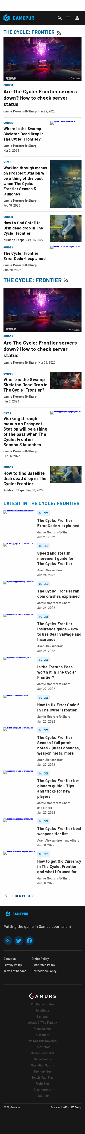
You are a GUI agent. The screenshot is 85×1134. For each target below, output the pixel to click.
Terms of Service (14, 971)
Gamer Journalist (42, 1053)
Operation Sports (42, 1065)
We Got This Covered (42, 1041)
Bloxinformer (42, 1090)
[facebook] (29, 940)
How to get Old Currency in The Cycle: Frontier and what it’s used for (59, 866)
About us (9, 959)
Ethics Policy (40, 959)
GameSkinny (42, 1059)
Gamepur (42, 1016)
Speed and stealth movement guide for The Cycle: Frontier (55, 558)
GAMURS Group (73, 1107)
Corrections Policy (44, 971)
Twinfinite (42, 1010)
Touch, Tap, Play (42, 1077)
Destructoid (42, 1047)
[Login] (77, 18)
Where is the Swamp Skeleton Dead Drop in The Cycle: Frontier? (23, 133)
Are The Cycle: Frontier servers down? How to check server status (40, 97)
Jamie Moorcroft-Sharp (20, 111)
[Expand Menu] (68, 18)
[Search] (59, 18)
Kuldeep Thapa (14, 240)
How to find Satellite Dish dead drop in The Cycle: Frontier (23, 228)
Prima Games (42, 1028)
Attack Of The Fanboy (42, 1022)
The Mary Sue (43, 1071)
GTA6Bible (42, 1096)
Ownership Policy (43, 965)
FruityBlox (42, 1083)
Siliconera (42, 1035)
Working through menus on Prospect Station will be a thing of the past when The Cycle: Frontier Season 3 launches (25, 431)
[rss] (7, 940)
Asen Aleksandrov (50, 570)
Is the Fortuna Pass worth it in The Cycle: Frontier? (56, 672)
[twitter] (18, 940)
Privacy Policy (12, 965)
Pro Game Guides (42, 1004)
